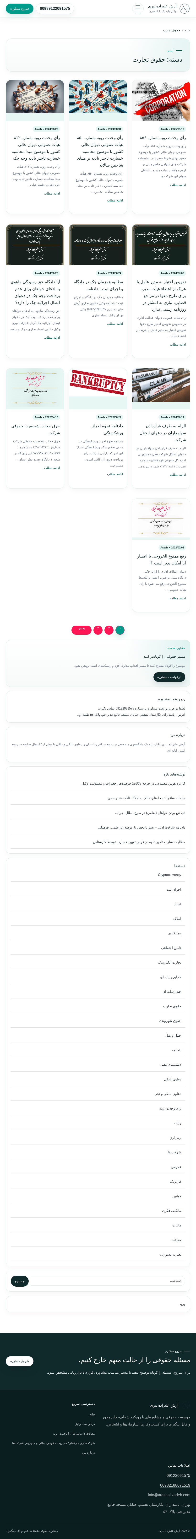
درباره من (88, 1452)
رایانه (177, 1123)
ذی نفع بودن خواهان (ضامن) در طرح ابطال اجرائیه (150, 813)
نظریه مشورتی (170, 1254)
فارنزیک (175, 1181)
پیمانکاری (174, 933)
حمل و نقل (173, 1035)
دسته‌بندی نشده (170, 1065)
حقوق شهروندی (170, 1021)
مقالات (176, 1240)
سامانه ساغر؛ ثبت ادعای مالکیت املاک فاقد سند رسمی (146, 798)
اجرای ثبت (173, 889)
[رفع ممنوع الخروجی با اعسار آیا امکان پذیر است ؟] (161, 519)
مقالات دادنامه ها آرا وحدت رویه (74, 1433)
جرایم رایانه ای (170, 977)
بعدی (81, 628)
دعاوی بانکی (172, 1079)
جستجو (19, 1281)
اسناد (177, 904)
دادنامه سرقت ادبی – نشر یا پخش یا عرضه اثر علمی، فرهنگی (141, 827)
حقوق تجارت (172, 1006)
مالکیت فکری (171, 1211)
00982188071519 (175, 1485)
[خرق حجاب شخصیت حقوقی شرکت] (35, 388)
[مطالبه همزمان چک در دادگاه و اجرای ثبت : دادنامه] (98, 244)
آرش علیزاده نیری (162, 6)
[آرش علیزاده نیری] (184, 8)
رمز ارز (175, 1137)
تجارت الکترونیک (169, 962)
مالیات (176, 1225)
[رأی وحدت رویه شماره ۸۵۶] (161, 100)
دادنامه (176, 1050)
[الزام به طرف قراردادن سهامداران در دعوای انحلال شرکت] (161, 388)
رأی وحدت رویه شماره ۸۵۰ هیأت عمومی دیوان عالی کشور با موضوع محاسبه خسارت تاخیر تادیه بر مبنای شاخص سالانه (100, 151)
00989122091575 (55, 8)
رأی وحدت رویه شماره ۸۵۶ (163, 137)
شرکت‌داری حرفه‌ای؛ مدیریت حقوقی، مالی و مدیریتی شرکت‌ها (53, 1443)
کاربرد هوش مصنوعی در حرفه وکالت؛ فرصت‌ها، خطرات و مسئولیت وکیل (133, 783)
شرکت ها (174, 1152)
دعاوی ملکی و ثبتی (167, 1094)
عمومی (176, 1167)
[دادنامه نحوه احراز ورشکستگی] (98, 388)
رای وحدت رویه (170, 1108)
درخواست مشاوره (169, 677)
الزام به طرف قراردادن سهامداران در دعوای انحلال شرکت (163, 433)
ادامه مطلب (178, 185)
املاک (177, 919)
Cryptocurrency (169, 875)
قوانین (176, 1196)
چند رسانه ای (172, 991)
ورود (182, 1304)
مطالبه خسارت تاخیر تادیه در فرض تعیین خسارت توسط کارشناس (139, 842)
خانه (187, 30)
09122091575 (124, 708)
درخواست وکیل (85, 1424)
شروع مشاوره (19, 8)
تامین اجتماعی (171, 948)
